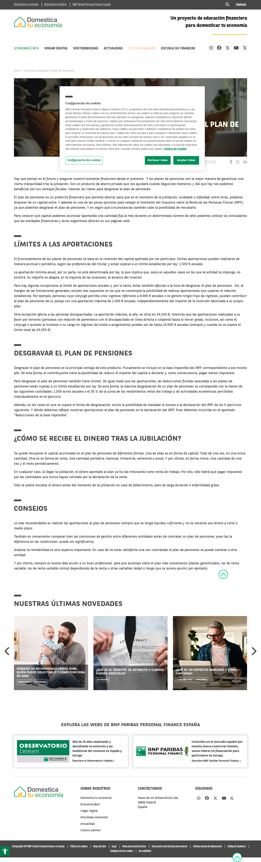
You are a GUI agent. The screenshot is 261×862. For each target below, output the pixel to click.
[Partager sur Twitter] (238, 162)
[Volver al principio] (223, 574)
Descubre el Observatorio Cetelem (93, 761)
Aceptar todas (186, 160)
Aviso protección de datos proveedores (169, 846)
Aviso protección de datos (134, 846)
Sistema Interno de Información (207, 846)
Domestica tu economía (26, 5)
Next (253, 651)
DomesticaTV (24, 682)
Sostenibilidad (85, 48)
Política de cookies (79, 846)
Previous (7, 651)
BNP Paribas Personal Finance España (92, 5)
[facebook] (219, 48)
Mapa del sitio (99, 846)
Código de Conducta (237, 846)
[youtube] (236, 48)
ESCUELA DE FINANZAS (178, 48)
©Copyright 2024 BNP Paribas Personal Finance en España (38, 846)
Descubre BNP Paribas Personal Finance (216, 761)
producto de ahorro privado (101, 184)
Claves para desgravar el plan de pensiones (48, 70)
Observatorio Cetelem (55, 5)
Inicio (17, 70)
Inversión (201, 680)
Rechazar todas (158, 160)
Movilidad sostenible (94, 817)
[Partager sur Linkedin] (245, 162)
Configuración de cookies (84, 160)
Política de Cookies (175, 149)
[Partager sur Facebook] (231, 162)
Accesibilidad (145, 851)
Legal (114, 846)
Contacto (241, 5)
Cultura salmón (142, 48)
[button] (5, 851)
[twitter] (227, 48)
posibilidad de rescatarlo (177, 207)
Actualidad (113, 48)
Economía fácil (26, 48)
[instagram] (211, 48)
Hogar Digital (56, 48)
